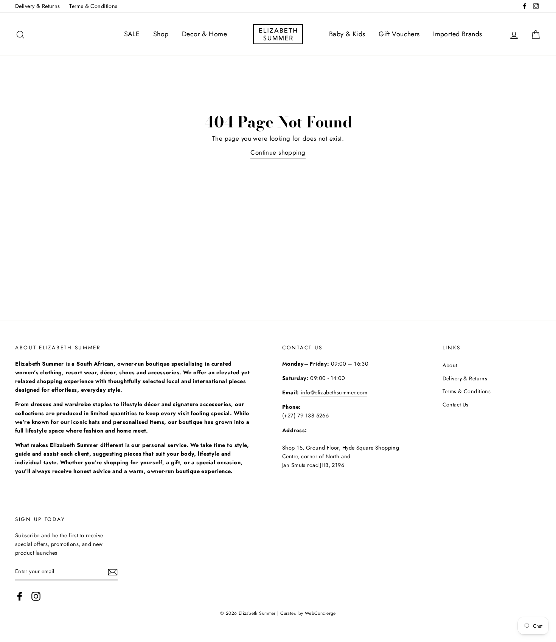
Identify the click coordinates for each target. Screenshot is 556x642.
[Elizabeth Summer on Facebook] (19, 596)
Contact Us (456, 404)
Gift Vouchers (399, 34)
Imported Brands (457, 34)
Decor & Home (204, 34)
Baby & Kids (347, 34)
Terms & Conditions (93, 6)
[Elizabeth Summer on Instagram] (35, 596)
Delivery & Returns (37, 6)
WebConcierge (320, 613)
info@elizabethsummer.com (334, 392)
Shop (161, 34)
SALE (132, 34)
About (450, 365)
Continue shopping (277, 152)
